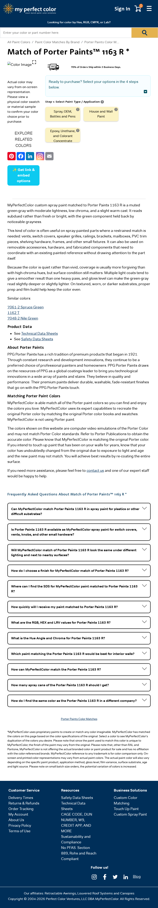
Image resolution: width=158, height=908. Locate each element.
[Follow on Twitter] (115, 876)
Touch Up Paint (126, 809)
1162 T (13, 312)
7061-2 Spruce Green (25, 307)
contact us (95, 470)
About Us (16, 820)
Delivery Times (20, 797)
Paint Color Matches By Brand (57, 42)
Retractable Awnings (60, 893)
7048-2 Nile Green (22, 318)
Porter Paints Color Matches (105, 42)
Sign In (122, 8)
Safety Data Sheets (37, 339)
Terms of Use (19, 831)
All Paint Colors (18, 42)
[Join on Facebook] (104, 876)
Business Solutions (130, 790)
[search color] (144, 33)
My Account (18, 814)
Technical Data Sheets (39, 333)
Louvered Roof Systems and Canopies (105, 893)
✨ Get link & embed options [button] (23, 175)
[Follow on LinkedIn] (125, 876)
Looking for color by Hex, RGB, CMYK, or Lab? (79, 22)
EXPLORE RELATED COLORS (24, 139)
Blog (137, 876)
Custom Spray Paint (130, 814)
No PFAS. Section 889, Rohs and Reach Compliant (78, 853)
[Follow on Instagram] (94, 876)
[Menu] (149, 9)
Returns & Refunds (23, 803)
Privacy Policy (19, 825)
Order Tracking (21, 809)
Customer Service (24, 790)
